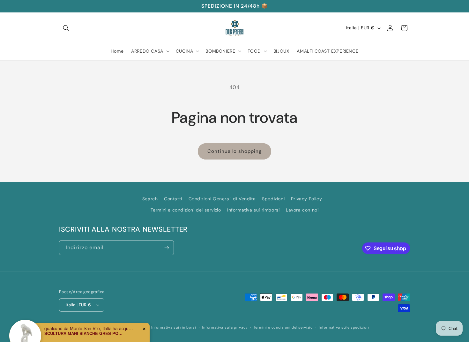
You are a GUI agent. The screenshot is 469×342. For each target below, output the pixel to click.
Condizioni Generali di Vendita (222, 199)
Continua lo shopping (234, 151)
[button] (66, 28)
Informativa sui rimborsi (253, 210)
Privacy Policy (306, 199)
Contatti (173, 199)
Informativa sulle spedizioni (344, 327)
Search (150, 199)
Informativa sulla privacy (225, 327)
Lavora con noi (302, 210)
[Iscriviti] (167, 247)
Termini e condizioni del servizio (186, 210)
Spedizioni (273, 199)
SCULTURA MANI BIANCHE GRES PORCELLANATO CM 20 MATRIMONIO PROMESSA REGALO (84, 323)
